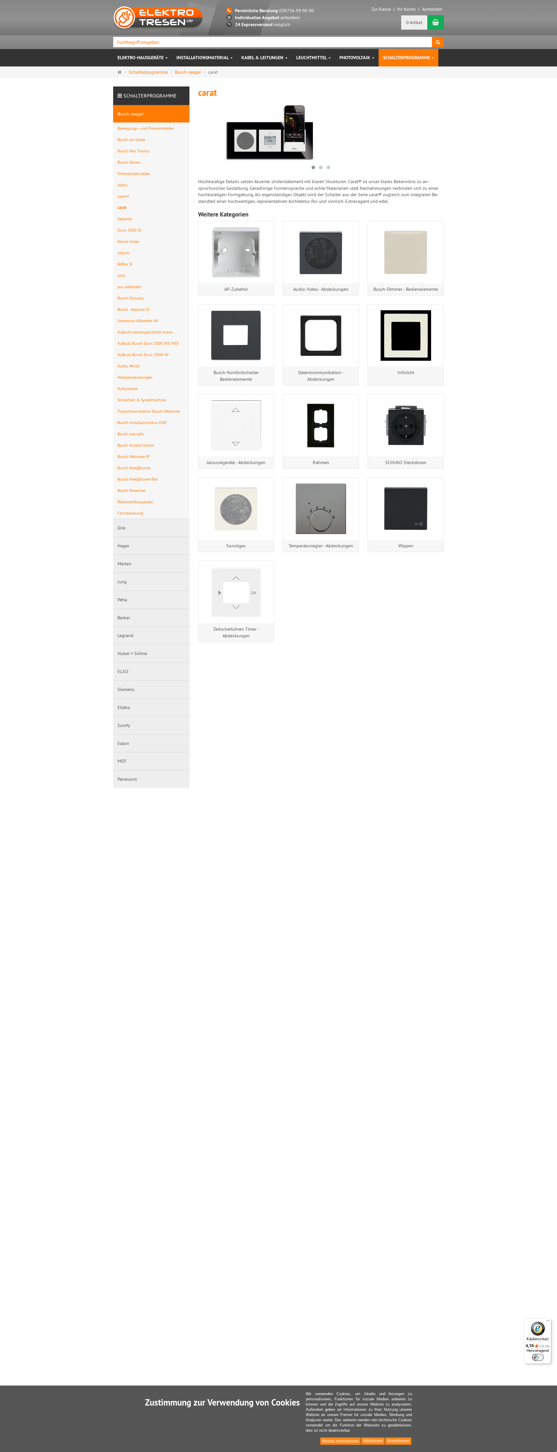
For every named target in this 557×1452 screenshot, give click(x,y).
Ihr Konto (406, 9)
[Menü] (547, 1321)
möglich (262, 24)
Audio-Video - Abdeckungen (320, 289)
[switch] (538, 1357)
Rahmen (321, 462)
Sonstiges (236, 546)
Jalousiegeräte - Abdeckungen (236, 462)
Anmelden (432, 9)
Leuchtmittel (312, 58)
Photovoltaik (355, 58)
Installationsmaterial (203, 58)
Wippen (405, 546)
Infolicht (405, 372)
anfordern (267, 17)
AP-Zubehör (236, 289)
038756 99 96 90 (274, 10)
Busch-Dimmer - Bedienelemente (405, 289)
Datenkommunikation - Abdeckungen (321, 375)
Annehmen (398, 1440)
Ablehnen (373, 1440)
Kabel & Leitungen (263, 58)
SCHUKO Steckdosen (405, 462)
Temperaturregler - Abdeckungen (321, 546)
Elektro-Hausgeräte (141, 58)
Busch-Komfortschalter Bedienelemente (236, 375)
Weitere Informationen (340, 1441)
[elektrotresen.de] (158, 17)
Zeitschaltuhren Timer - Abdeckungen (236, 632)
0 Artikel (414, 22)
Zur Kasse (381, 9)
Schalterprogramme (407, 58)
